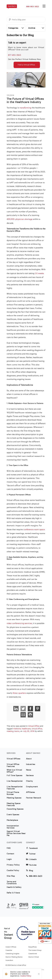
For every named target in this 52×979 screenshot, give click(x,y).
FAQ (8, 848)
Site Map (11, 876)
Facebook (33, 848)
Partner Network (33, 798)
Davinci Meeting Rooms (14, 957)
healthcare (26, 729)
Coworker (9, 950)
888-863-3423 (32, 7)
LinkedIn (33, 859)
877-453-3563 (14, 55)
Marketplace (12, 820)
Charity (29, 781)
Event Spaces (13, 815)
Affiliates (30, 792)
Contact (10, 854)
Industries (30, 764)
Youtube (32, 865)
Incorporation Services (13, 827)
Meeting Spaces (14, 798)
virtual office (37, 729)
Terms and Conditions (12, 883)
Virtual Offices (13, 759)
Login (9, 859)
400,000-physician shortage (19, 219)
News (28, 770)
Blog (31, 870)
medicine (17, 729)
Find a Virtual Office (26, 65)
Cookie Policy (13, 870)
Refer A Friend (13, 893)
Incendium (9, 960)
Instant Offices (11, 947)
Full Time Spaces (14, 775)
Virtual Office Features (13, 765)
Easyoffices (32, 947)
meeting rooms (13, 731)
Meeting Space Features (13, 804)
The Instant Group (34, 950)
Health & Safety (14, 887)
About (29, 759)
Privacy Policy (13, 865)
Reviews (30, 775)
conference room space (34, 529)
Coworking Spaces (15, 809)
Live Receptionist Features (15, 788)
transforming (25, 107)
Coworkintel (32, 954)
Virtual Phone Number (13, 793)
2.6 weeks (39, 273)
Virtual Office (33, 726)
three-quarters (19, 693)
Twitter (32, 854)
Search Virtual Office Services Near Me (16, 832)
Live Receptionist (15, 781)
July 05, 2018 (28, 731)
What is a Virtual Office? (14, 771)
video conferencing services (19, 623)
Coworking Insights (12, 954)
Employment (32, 787)
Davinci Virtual (33, 957)
